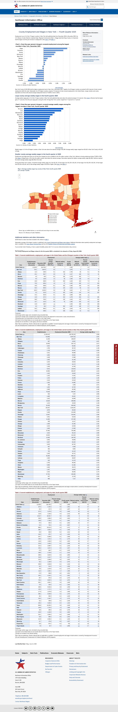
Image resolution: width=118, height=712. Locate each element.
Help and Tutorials (74, 677)
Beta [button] (74, 11)
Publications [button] (42, 11)
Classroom (70, 653)
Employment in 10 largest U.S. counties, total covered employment (91, 60)
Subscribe (101, 4)
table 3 (46, 239)
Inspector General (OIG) (52, 661)
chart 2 (88, 98)
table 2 (19, 158)
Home (17, 653)
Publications (44, 653)
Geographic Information (35, 16)
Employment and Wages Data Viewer (90, 56)
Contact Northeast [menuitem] (94, 24)
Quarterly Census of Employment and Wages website (61, 244)
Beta (77, 653)
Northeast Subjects (58, 24)
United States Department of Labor (96, 1)
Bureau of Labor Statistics (21, 16)
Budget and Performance (52, 663)
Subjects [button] (23, 11)
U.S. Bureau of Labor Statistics (30, 6)
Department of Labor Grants (53, 666)
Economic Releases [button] (55, 11)
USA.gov (47, 672)
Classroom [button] (66, 11)
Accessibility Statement (76, 680)
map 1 (58, 164)
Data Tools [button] (32, 11)
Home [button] (16, 11)
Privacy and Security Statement (78, 666)
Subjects (25, 653)
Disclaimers (72, 669)
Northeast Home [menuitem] (23, 24)
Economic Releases (57, 653)
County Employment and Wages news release (58, 242)
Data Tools (33, 653)
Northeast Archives (76, 24)
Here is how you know (46, 1)
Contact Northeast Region (22, 701)
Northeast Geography (40, 24)
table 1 (52, 39)
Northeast (45, 16)
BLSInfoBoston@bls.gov (88, 44)
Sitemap (71, 661)
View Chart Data (59, 87)
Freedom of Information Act (77, 663)
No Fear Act (48, 669)
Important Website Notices (77, 675)
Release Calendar (94, 4)
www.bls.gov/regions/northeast (89, 46)
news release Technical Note (34, 244)
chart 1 (47, 39)
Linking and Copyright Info (77, 672)
